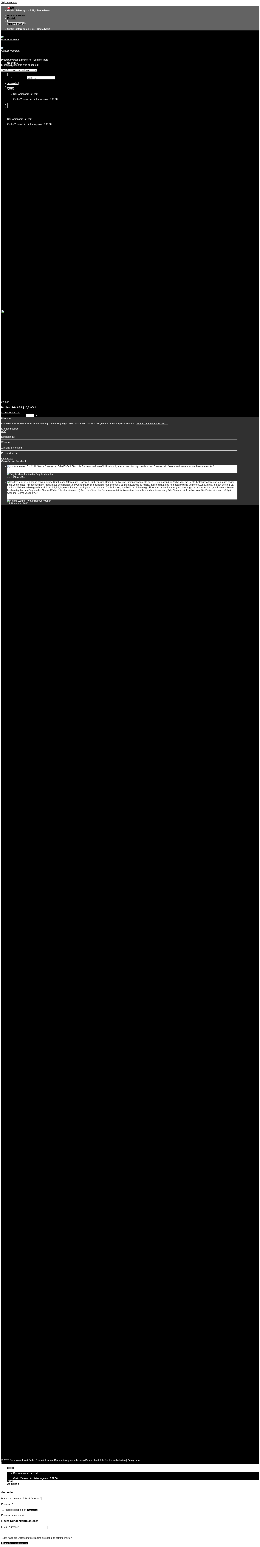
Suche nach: (20, 77)
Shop (10, 1481)
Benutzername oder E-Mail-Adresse (21, 1498)
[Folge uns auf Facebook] (7, 21)
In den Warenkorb (10, 412)
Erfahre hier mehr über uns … (152, 423)
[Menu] (7, 104)
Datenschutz (8, 437)
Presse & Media (16, 15)
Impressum (7, 458)
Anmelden (32, 1510)
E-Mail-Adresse (10, 1527)
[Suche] (7, 74)
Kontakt (11, 18)
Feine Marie (7, 397)
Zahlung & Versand (11, 447)
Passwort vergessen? (12, 1515)
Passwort (7, 1504)
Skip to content (9, 2)
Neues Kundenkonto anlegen (14, 1543)
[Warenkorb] (7, 107)
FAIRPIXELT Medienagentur (155, 1460)
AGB (3, 431)
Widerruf (5, 442)
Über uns (12, 63)
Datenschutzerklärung (29, 1538)
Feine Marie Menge (15, 415)
